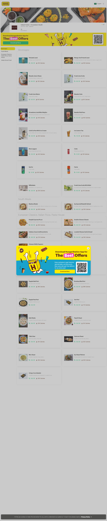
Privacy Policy (85, 517)
